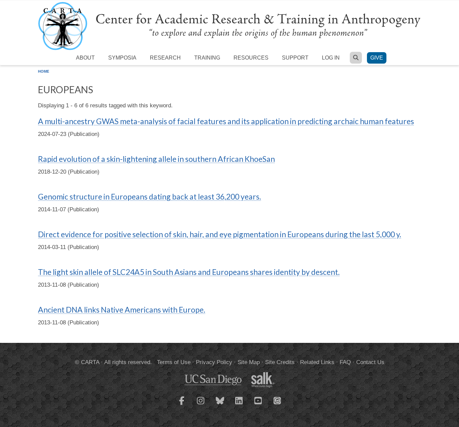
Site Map (249, 362)
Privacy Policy (214, 362)
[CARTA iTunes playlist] (277, 400)
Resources (251, 58)
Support (295, 58)
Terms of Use (174, 362)
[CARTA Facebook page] (181, 404)
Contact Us (370, 362)
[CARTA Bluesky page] (220, 404)
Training (207, 58)
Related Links (317, 362)
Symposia (122, 58)
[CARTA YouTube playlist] (258, 404)
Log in (331, 58)
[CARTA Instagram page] (201, 404)
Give (376, 58)
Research (165, 58)
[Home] (229, 26)
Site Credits (280, 362)
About (85, 58)
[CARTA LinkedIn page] (239, 404)
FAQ (345, 362)
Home (43, 71)
